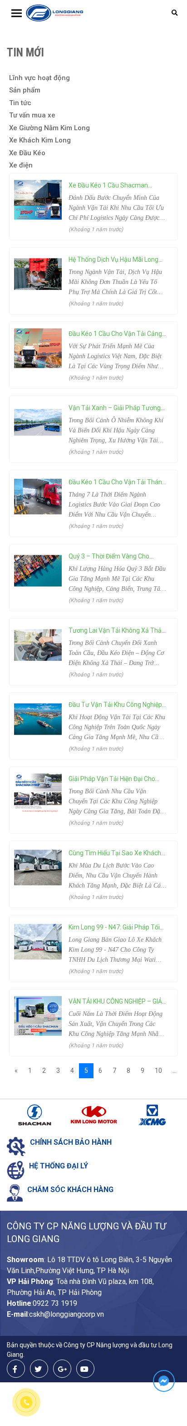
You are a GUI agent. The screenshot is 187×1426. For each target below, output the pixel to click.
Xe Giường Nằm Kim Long (49, 128)
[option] (36, 1115)
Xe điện (21, 165)
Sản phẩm (24, 90)
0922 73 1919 (55, 1303)
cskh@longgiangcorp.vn (66, 1314)
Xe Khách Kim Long (40, 140)
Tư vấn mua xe (32, 115)
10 (158, 1070)
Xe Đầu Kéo (27, 153)
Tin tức (20, 103)
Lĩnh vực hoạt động (39, 78)
